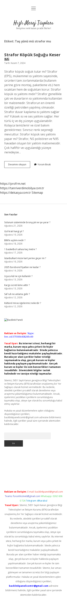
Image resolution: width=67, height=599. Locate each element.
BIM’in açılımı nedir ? (14, 240)
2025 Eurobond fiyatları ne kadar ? (22, 267)
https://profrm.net (12, 184)
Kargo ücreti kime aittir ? (17, 285)
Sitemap (37, 193)
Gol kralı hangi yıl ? (14, 231)
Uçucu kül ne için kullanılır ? (18, 276)
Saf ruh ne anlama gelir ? (17, 294)
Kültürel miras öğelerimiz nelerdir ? (22, 303)
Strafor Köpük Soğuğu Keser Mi (32, 57)
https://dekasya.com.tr (15, 193)
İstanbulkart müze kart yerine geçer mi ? (25, 258)
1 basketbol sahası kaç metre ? (20, 249)
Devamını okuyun (19, 165)
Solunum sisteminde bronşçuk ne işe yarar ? (27, 222)
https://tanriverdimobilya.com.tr (22, 188)
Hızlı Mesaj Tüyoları (33, 23)
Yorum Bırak (44, 164)
